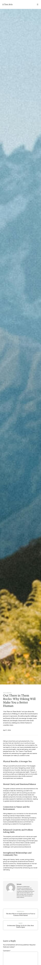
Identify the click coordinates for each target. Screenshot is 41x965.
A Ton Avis (7, 4)
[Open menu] (37, 4)
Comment (7, 951)
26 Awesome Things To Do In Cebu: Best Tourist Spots (20, 926)
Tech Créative (7, 693)
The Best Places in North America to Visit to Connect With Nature (20, 914)
